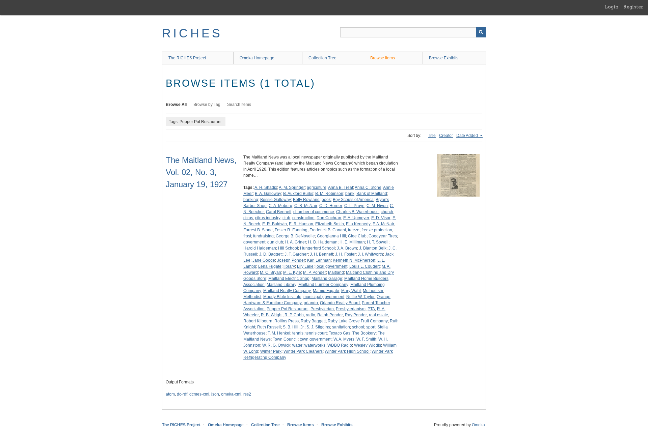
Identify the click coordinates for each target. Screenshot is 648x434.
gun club (275, 242)
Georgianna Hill (331, 236)
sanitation (341, 327)
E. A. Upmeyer (356, 217)
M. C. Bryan (270, 272)
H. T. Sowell (377, 242)
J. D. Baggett (270, 254)
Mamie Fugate (326, 290)
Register (633, 6)
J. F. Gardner (296, 254)
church (387, 211)
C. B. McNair (305, 205)
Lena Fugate (269, 266)
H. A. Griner (295, 242)
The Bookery (364, 333)
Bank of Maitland (371, 193)
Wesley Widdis (367, 345)
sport (370, 327)
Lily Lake (305, 266)
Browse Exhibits (443, 58)
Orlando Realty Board (340, 302)
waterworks (314, 345)
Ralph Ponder (330, 315)
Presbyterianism (351, 309)
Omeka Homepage (257, 58)
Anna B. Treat (340, 187)
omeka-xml (231, 394)
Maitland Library (281, 284)
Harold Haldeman (259, 248)
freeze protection (376, 230)
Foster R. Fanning (291, 230)
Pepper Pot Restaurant (287, 309)
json (215, 394)
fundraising (263, 236)
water (297, 345)
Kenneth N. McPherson (354, 260)
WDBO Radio (339, 345)
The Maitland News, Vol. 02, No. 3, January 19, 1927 (201, 172)
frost (247, 236)
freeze (353, 230)
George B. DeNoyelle (295, 236)
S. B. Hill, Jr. (293, 327)
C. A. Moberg (280, 205)
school (358, 327)
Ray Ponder (356, 315)
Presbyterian (322, 309)
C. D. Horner (330, 205)
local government (331, 266)
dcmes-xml (199, 394)
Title (432, 135)
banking (250, 199)
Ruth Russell (269, 327)
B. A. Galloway (268, 193)
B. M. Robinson (329, 193)
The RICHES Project (187, 58)
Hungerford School (317, 248)
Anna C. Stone (368, 187)
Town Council (285, 339)
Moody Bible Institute (282, 296)
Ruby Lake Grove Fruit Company (358, 321)
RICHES (192, 33)
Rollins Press (286, 321)
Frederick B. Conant (327, 230)
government (254, 242)
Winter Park (270, 351)
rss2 (247, 394)
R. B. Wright (271, 315)
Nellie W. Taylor (360, 296)
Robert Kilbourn (257, 321)
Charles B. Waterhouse (357, 211)
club (286, 217)
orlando (311, 302)
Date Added (467, 135)
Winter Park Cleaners (303, 351)
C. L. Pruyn (354, 205)
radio (310, 315)
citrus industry (267, 217)
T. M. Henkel (279, 333)
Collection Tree (322, 58)
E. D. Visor (380, 217)
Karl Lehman (319, 260)
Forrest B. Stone (258, 230)
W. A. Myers (343, 339)
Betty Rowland (306, 199)
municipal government (323, 296)
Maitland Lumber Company (323, 284)
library (289, 266)
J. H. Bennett (321, 254)
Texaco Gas (339, 333)
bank (349, 193)
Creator (446, 135)
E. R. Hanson (301, 224)
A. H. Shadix (265, 187)
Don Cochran (329, 217)
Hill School (288, 248)
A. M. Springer (292, 187)
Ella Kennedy (358, 224)
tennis (297, 333)
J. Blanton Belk (372, 248)
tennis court (316, 333)
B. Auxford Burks (298, 193)
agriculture (316, 187)
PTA (371, 309)
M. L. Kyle (292, 272)
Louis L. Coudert (364, 266)
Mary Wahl (351, 290)
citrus (248, 217)
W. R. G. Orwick (276, 345)
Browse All (176, 104)
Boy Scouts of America (353, 199)
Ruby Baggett (313, 321)
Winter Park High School (347, 351)
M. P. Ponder (314, 272)
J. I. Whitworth (370, 254)
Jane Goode (263, 260)
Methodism (373, 290)
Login (611, 6)
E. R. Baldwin (274, 224)
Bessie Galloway (275, 199)
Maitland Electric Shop (288, 278)
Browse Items (382, 58)
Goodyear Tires (383, 236)
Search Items (239, 104)
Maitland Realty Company (287, 290)
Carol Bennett (278, 211)
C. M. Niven (377, 205)
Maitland (336, 272)
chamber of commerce (313, 211)
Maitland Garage (327, 278)
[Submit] (481, 32)
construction (303, 217)
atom (170, 394)
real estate (378, 315)
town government (315, 339)
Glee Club (357, 236)
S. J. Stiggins (318, 327)
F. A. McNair (383, 224)
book (326, 199)
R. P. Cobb (294, 315)
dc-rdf (182, 394)
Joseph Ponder (291, 260)
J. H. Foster (345, 254)
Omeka (478, 425)
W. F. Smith (366, 339)
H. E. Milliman (352, 242)
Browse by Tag (206, 104)
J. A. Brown (347, 248)
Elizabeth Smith (329, 224)
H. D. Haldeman (323, 242)
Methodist (252, 296)
